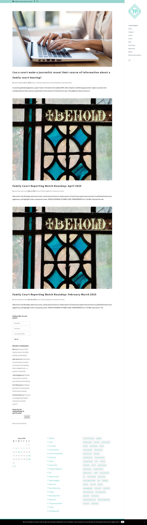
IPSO (99, 480)
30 (29, 459)
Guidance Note (54, 476)
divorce (94, 465)
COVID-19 (102, 461)
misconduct (98, 488)
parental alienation (88, 492)
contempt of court (87, 457)
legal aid (100, 484)
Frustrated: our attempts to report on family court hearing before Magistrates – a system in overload (21, 365)
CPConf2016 (86, 465)
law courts (93, 484)
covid (96, 461)
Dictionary (131, 45)
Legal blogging (54, 480)
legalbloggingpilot (87, 488)
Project (51, 492)
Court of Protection (55, 454)
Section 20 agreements (104, 499)
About (130, 39)
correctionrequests (99, 457)
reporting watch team (20, 191)
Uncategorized (54, 511)
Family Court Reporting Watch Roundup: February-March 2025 (54, 294)
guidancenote (101, 476)
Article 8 (85, 446)
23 (29, 456)
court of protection (87, 461)
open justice (106, 488)
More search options (134, 55)
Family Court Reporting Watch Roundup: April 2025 (47, 186)
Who (129, 42)
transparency (94, 503)
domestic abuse (102, 465)
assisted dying (93, 446)
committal (96, 453)
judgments (105, 480)
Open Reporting (66, 83)
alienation (96, 442)
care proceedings (87, 450)
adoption (98, 438)
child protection (98, 450)
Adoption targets (87, 442)
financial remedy (104, 473)
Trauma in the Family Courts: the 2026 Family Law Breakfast (20, 352)
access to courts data (88, 438)
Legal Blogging (133, 25)
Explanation (45, 83)
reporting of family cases (89, 499)
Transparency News (58, 191)
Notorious (52, 484)
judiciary (85, 484)
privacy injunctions (100, 492)
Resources (131, 48)
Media (130, 52)
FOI (50, 473)
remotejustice (95, 496)
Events (130, 35)
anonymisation (106, 442)
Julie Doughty (18, 83)
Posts (130, 29)
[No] (145, 522)
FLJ (84, 476)
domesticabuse (87, 469)
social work (86, 503)
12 (19, 452)
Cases (33, 83)
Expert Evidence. (87, 473)
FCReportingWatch (55, 83)
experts (96, 473)
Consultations (54, 450)
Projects (131, 32)
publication (86, 496)
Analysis (51, 438)
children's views (87, 453)
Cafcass (102, 446)
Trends (51, 507)
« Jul (14, 466)
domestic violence (98, 469)
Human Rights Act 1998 (89, 480)
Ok (122, 522)
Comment (39, 83)
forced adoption (92, 476)
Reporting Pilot (54, 496)
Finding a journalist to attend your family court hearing (21, 378)
